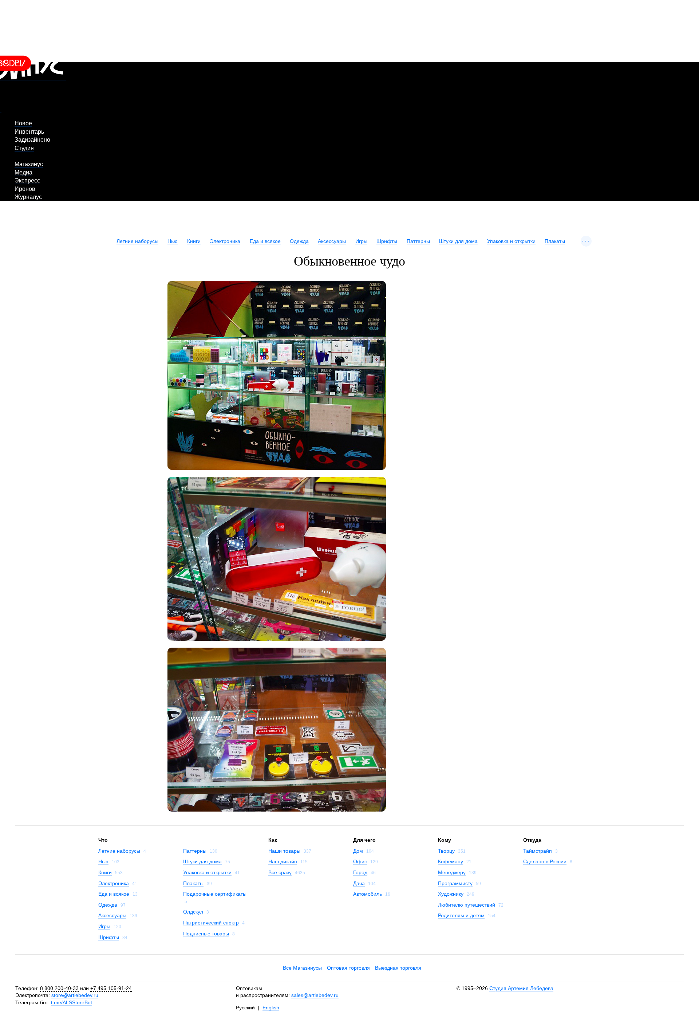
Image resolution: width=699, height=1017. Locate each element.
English (270, 1007)
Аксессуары (332, 241)
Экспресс (27, 180)
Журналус (28, 197)
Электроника (225, 241)
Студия (24, 148)
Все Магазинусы (302, 968)
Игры (361, 241)
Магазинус (29, 164)
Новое (23, 123)
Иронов (25, 189)
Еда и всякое (265, 241)
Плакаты (555, 241)
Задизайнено (32, 140)
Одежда (299, 241)
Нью (172, 241)
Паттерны (418, 241)
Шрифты (386, 241)
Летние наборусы (137, 241)
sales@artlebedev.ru (315, 995)
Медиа (23, 172)
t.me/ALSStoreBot (71, 1002)
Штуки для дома (458, 241)
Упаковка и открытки (511, 241)
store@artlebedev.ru (74, 995)
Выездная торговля (398, 968)
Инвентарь (29, 132)
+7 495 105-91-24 (111, 988)
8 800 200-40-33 (59, 988)
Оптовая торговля (348, 968)
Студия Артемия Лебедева (521, 988)
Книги (194, 241)
